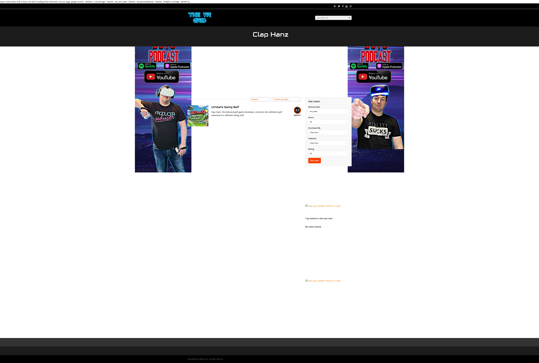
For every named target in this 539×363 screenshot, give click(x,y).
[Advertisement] (269, 71)
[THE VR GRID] (199, 23)
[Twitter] (339, 6)
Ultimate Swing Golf (225, 107)
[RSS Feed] (335, 6)
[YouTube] (346, 6)
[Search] (349, 18)
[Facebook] (342, 6)
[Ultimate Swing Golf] (197, 125)
